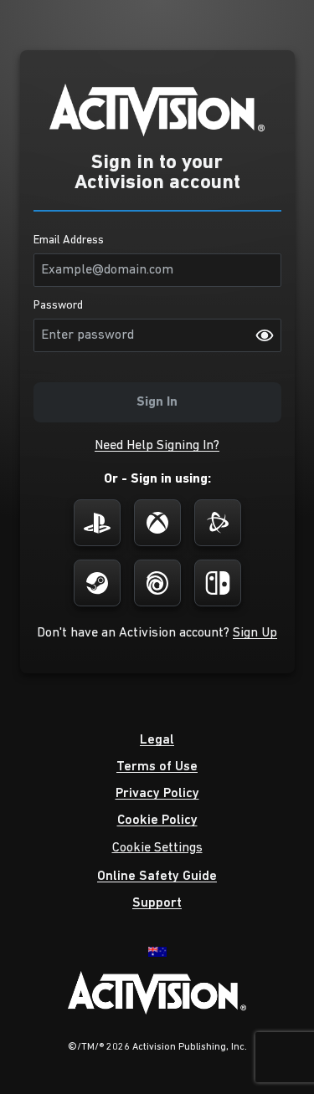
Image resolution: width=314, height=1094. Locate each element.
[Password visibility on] (265, 335)
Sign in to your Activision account (157, 173)
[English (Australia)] (157, 950)
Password (58, 306)
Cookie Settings (157, 848)
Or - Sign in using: (157, 479)
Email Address (68, 241)
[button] (157, 445)
